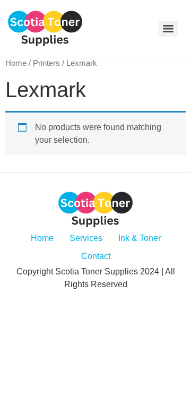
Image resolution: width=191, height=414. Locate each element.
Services (86, 238)
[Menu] (168, 29)
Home (16, 63)
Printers (46, 63)
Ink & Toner (139, 238)
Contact (95, 256)
